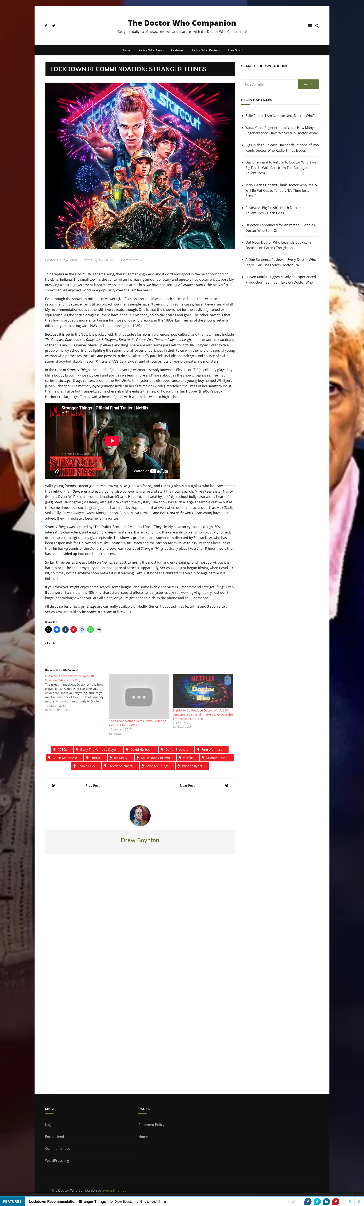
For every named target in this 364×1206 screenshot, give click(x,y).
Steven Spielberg (120, 766)
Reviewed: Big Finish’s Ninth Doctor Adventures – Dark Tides (273, 210)
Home (126, 50)
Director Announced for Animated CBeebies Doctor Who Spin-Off (280, 228)
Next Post (187, 785)
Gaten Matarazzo (64, 758)
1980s (62, 749)
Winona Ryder (192, 766)
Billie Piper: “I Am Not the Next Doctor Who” (279, 115)
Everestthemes (114, 1190)
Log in (50, 1124)
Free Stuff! (235, 50)
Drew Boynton (108, 260)
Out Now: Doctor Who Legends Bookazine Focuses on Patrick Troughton (278, 245)
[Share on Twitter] (317, 1201)
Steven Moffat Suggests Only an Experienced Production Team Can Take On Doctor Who (280, 280)
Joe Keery (120, 758)
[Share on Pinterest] (335, 1201)
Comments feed (57, 1148)
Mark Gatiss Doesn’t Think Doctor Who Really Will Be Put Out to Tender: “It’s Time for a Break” (281, 190)
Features (177, 50)
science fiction (217, 758)
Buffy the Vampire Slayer (98, 749)
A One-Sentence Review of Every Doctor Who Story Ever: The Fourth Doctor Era (280, 262)
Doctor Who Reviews (206, 50)
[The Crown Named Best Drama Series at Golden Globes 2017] (139, 696)
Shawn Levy (86, 766)
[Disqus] (140, 919)
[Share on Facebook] (308, 1201)
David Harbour (141, 749)
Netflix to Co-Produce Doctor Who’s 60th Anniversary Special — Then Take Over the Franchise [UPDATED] (203, 714)
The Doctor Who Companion (182, 23)
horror (95, 758)
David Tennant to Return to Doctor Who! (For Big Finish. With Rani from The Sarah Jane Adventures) (281, 167)
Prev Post (93, 785)
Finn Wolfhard (212, 749)
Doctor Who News (151, 50)
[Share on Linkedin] (326, 1201)
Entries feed (54, 1136)
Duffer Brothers (176, 749)
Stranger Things (157, 766)
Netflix (188, 758)
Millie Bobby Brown (155, 758)
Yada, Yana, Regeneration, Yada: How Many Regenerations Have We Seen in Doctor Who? (281, 130)
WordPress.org (57, 1160)
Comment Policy (151, 1124)
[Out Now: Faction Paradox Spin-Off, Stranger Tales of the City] (77, 693)
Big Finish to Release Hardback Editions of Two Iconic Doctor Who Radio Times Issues (282, 148)
